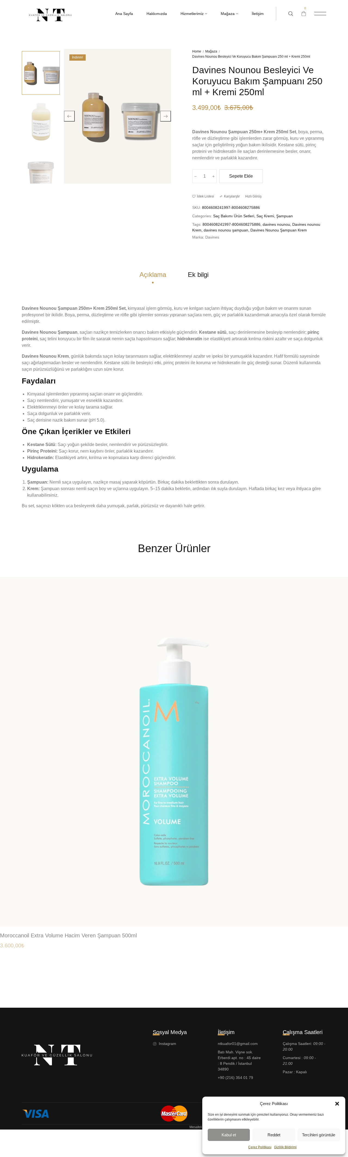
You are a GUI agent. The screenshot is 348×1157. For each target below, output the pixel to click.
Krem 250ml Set (280, 131)
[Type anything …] (290, 13)
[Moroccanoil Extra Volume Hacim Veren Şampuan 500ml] (174, 749)
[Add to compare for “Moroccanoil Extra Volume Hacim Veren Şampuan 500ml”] (338, 879)
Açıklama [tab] (152, 274)
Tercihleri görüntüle (318, 1135)
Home (196, 51)
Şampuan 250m (244, 131)
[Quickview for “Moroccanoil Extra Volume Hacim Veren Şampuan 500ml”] (338, 901)
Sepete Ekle (241, 176)
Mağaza (211, 51)
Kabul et (229, 1135)
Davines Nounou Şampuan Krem (278, 230)
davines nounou (276, 224)
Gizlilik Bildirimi (285, 1147)
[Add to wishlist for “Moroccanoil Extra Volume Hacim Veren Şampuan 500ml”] (338, 890)
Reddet (274, 1135)
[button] (337, 1103)
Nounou (219, 131)
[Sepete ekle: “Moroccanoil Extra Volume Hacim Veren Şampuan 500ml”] (338, 912)
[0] (303, 13)
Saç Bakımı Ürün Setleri (233, 216)
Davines (201, 131)
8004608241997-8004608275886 (231, 224)
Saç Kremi (265, 216)
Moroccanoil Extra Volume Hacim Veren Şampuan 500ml (68, 932)
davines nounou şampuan (226, 230)
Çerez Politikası (259, 1147)
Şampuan (284, 216)
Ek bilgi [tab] (198, 274)
